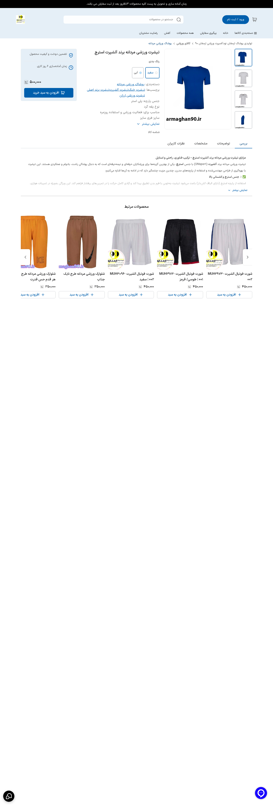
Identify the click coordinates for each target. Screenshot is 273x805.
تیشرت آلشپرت (119, 90)
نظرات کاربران (176, 143)
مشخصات (200, 143)
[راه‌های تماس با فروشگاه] (8, 796)
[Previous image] (170, 89)
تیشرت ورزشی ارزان (132, 95)
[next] (25, 257)
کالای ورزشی (183, 44)
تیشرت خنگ (137, 90)
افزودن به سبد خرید (46, 92)
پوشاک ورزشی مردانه (160, 44)
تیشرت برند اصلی (98, 90)
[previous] (247, 257)
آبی (136, 73)
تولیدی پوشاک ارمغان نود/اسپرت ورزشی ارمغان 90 (223, 44)
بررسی (243, 143)
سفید (150, 73)
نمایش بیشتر (239, 190)
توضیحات (223, 143)
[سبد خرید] (254, 19)
